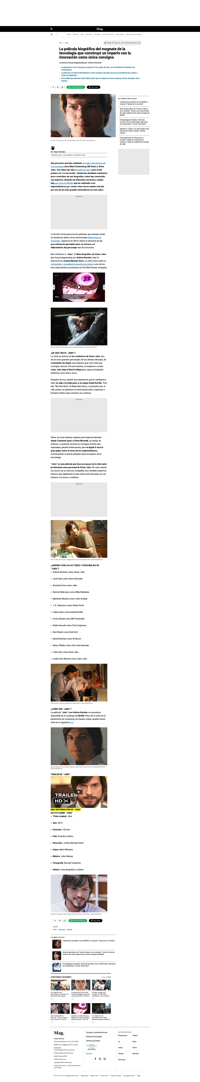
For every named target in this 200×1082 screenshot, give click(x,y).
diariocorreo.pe (116, 1075)
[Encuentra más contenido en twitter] (57, 87)
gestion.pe (84, 1075)
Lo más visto (58, 937)
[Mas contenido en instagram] (104, 1059)
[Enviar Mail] (52, 152)
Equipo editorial (59, 1038)
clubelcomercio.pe (72, 1075)
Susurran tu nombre (108, 34)
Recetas (136, 1054)
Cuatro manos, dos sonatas (133, 34)
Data (134, 1042)
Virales (120, 1054)
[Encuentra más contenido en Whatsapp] (62, 87)
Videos (135, 1035)
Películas (62, 930)
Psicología (97, 34)
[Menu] (52, 29)
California (75, 34)
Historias (121, 1060)
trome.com (104, 1075)
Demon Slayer (120, 34)
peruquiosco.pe (129, 1075)
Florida (69, 34)
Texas (82, 34)
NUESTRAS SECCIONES (125, 1032)
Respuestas (122, 1035)
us (119, 1042)
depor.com (94, 1075)
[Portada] (59, 1037)
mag (138, 1075)
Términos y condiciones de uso (96, 1032)
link (71, 722)
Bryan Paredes (59, 152)
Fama (120, 1048)
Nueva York (89, 34)
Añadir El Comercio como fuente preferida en (122, 43)
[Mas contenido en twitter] (100, 1059)
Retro (135, 1048)
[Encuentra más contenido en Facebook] (53, 87)
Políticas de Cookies (93, 1040)
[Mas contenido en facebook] (95, 1059)
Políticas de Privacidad (94, 1036)
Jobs (55, 930)
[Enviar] (52, 35)
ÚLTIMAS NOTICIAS (127, 98)
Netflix (69, 930)
